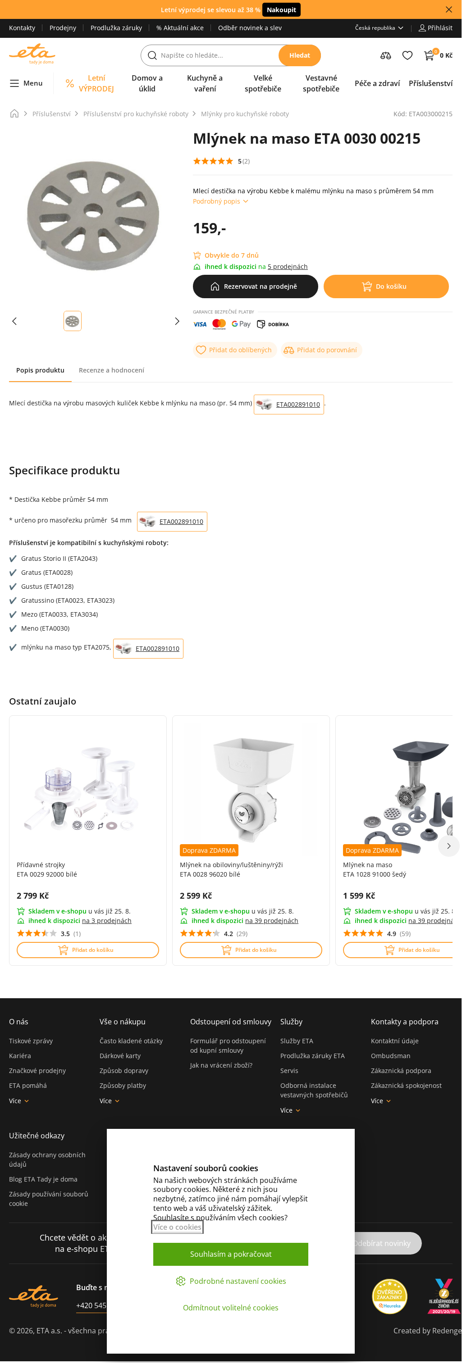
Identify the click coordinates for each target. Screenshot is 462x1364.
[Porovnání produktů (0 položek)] (385, 55)
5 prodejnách (288, 266)
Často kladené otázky (131, 1041)
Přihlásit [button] (440, 27)
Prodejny (63, 27)
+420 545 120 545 (105, 1305)
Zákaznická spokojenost (406, 1085)
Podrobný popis (216, 201)
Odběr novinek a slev (250, 27)
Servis (289, 1070)
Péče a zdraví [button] (377, 83)
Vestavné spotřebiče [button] (321, 83)
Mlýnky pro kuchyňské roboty (245, 113)
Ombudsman (391, 1055)
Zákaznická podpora (401, 1070)
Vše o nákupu (123, 1022)
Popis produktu (40, 370)
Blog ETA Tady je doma (43, 1179)
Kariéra (20, 1055)
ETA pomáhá (28, 1085)
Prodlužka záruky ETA (312, 1055)
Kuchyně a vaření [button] (205, 83)
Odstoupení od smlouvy (230, 1022)
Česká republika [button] (375, 28)
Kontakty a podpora (405, 1022)
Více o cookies (177, 1227)
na (107, 920)
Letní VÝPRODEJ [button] (96, 83)
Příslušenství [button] (431, 83)
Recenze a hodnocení (111, 370)
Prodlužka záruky (116, 27)
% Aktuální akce (180, 27)
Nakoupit (281, 9)
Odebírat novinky (381, 1243)
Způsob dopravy (124, 1070)
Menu (33, 82)
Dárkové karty (120, 1055)
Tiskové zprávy (31, 1041)
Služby (291, 1022)
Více (15, 1100)
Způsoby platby (123, 1085)
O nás (18, 1022)
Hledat (299, 55)
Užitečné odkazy (36, 1136)
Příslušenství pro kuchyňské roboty (135, 113)
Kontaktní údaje (395, 1041)
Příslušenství (51, 113)
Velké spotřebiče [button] (263, 83)
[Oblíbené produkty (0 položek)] (407, 55)
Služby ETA (296, 1041)
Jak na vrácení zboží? (221, 1065)
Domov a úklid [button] (147, 83)
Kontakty (22, 27)
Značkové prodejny (37, 1070)
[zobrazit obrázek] (14, 321)
